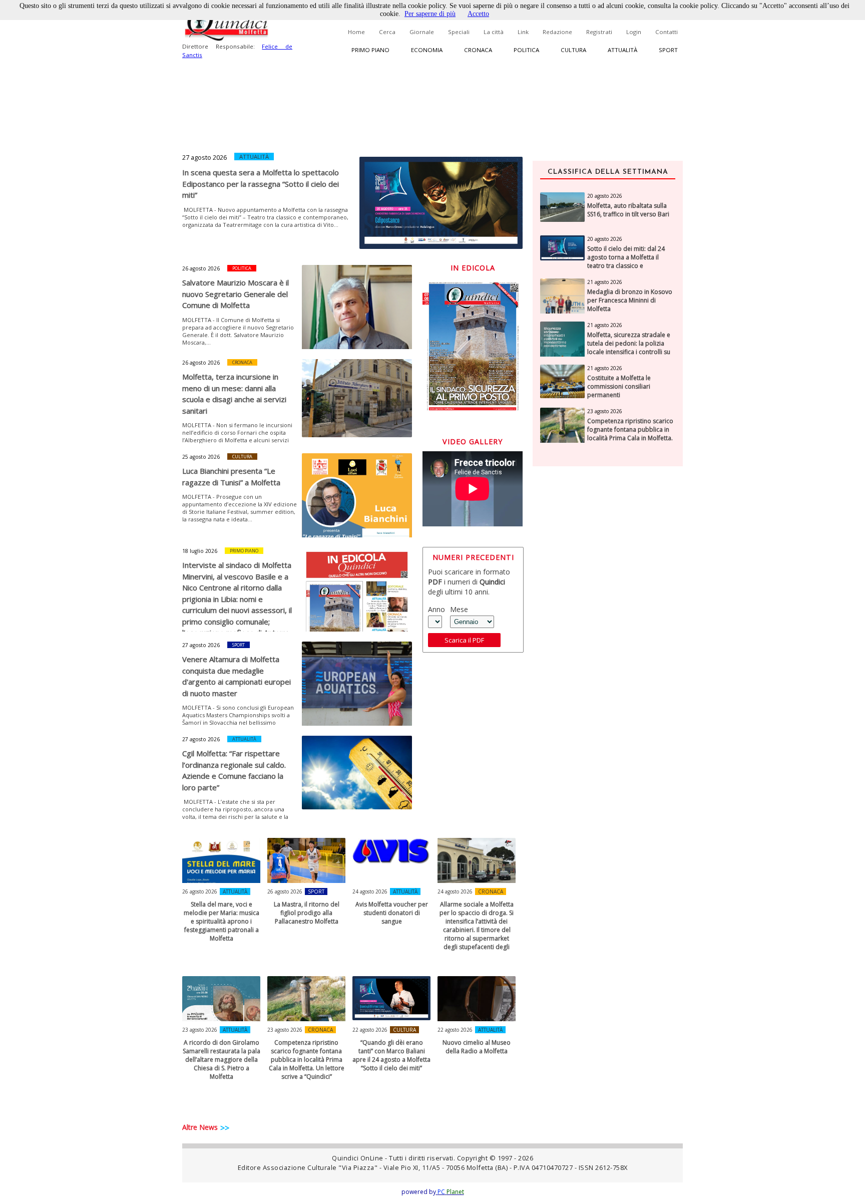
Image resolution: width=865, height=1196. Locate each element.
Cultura (573, 50)
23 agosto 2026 (199, 1029)
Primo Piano (244, 550)
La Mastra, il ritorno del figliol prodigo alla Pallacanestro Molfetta (306, 913)
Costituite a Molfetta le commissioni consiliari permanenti (619, 386)
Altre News (200, 1127)
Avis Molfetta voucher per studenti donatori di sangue (391, 913)
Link (523, 32)
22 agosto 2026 (369, 1029)
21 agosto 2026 (604, 281)
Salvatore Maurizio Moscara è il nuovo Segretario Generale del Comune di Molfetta (235, 293)
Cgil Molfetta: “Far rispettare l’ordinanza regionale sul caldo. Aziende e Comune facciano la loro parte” (234, 770)
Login (633, 32)
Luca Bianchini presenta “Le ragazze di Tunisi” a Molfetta (231, 476)
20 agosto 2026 (604, 195)
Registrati (599, 32)
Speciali (459, 32)
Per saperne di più (430, 14)
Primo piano (370, 50)
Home (356, 32)
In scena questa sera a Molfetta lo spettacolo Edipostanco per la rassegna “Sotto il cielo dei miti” (260, 183)
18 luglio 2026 (199, 550)
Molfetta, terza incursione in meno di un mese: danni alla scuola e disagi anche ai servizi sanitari (234, 394)
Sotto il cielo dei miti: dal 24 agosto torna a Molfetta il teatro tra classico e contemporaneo (626, 261)
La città (494, 32)
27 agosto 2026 (204, 157)
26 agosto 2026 (201, 268)
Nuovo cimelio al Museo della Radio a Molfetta (477, 1046)
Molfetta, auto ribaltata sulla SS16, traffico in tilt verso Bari (628, 210)
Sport (668, 50)
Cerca (387, 32)
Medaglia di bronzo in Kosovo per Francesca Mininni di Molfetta (629, 300)
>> (224, 1127)
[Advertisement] (608, 632)
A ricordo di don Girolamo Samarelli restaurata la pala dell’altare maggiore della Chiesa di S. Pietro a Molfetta (221, 1059)
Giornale (421, 32)
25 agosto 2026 (201, 456)
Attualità (622, 50)
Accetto (478, 14)
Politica (526, 50)
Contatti (666, 32)
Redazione (557, 32)
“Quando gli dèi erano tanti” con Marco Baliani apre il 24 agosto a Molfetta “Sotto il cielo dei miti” (391, 1055)
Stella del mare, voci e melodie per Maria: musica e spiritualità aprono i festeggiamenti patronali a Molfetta (221, 921)
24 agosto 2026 (369, 891)
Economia (427, 50)
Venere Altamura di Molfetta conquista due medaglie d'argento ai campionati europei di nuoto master (236, 676)
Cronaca (478, 50)
